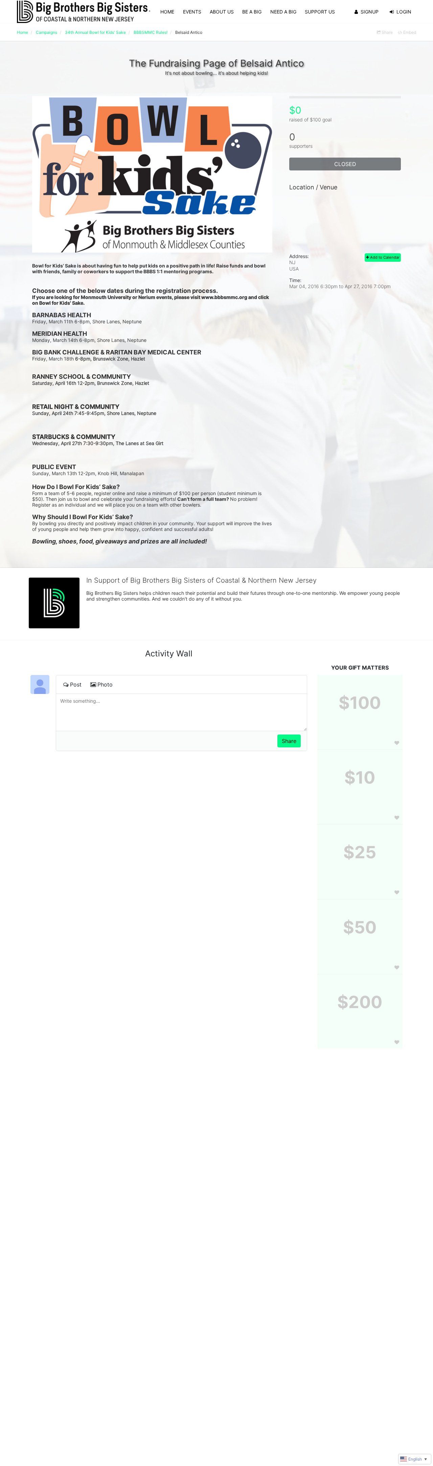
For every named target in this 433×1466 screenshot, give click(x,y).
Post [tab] (76, 684)
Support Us (320, 12)
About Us (222, 12)
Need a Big (283, 12)
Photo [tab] (105, 684)
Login (403, 12)
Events (192, 12)
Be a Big (251, 12)
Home (167, 12)
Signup (370, 12)
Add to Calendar (384, 257)
